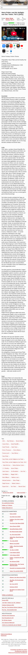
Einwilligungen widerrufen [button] (21, 651)
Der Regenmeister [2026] (16, 531)
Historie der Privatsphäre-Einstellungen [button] (17, 652)
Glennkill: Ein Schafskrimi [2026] (17, 568)
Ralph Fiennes (5, 483)
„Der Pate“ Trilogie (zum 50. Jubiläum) (11, 602)
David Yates (14, 447)
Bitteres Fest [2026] (14, 543)
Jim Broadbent (14, 471)
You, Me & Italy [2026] (15, 534)
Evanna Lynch (5, 453)
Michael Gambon (6, 480)
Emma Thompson (6, 450)
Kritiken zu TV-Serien (7, 505)
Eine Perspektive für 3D (7, 617)
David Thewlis (5, 447)
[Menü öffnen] (2, 7)
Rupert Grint (5, 486)
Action (7, 18)
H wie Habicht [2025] (15, 552)
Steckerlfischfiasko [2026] (16, 529)
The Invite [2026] (14, 540)
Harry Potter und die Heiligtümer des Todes (12, 459)
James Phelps (14, 468)
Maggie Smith (14, 474)
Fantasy (8, 19)
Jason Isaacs (5, 471)
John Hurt (22, 471)
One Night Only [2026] (15, 516)
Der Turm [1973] (14, 584)
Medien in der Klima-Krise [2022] (18, 577)
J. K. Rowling (5, 468)
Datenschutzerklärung (6, 634)
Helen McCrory (6, 465)
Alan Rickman (10, 441)
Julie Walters (5, 474)
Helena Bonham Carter (18, 465)
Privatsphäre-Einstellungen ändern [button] (18, 649)
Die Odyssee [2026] (14, 561)
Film (11, 19)
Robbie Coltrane (16, 483)
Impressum (4, 635)
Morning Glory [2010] (8, 492)
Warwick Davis (21, 486)
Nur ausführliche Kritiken (8, 503)
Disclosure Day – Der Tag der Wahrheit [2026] (17, 565)
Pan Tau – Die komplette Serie (9, 609)
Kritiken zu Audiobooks (7, 594)
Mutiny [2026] (13, 513)
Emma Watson (17, 450)
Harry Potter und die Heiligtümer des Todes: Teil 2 (14, 462)
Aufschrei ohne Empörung (8, 615)
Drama (11, 18)
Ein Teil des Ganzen (7, 620)
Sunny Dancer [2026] (15, 526)
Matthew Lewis (15, 477)
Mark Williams (5, 477)
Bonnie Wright (19, 441)
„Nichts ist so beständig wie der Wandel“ (11, 625)
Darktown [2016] (14, 587)
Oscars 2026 (5, 600)
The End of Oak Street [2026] (17, 523)
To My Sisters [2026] (15, 555)
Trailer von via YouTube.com (10, 41)
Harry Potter (5, 456)
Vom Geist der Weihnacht (8, 622)
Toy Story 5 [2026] (14, 549)
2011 (3, 441)
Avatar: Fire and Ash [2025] (16, 571)
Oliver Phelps (16, 480)
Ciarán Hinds (5, 444)
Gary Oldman (15, 453)
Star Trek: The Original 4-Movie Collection (12, 607)
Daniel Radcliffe (15, 444)
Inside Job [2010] (21, 492)
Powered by (4, 43)
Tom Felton (13, 486)
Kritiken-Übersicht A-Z (7, 507)
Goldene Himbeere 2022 (8, 605)
